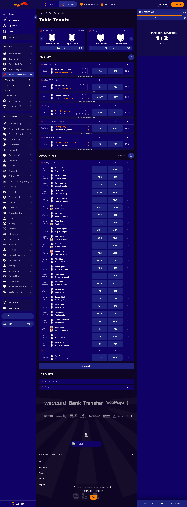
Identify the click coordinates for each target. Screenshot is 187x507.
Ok (93, 497)
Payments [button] (43, 467)
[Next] (131, 39)
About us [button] (42, 479)
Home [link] (41, 13)
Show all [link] (122, 155)
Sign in (163, 4)
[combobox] (17, 316)
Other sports (10, 117)
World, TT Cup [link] (49, 106)
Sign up (177, 4)
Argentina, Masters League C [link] (55, 122)
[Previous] (41, 39)
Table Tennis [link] (54, 13)
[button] (50, 4)
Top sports (9, 47)
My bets (175, 503)
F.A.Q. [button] (41, 473)
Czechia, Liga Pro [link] (50, 351)
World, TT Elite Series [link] (52, 80)
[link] (21, 4)
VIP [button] (40, 462)
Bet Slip (148, 503)
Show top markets (85, 76)
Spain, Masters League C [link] (53, 137)
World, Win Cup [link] (50, 64)
